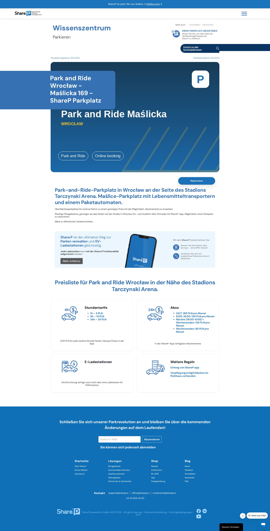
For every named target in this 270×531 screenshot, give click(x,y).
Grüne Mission (81, 470)
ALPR (138, 514)
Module (154, 466)
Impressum (80, 474)
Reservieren (196, 180)
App (153, 477)
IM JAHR (155, 474)
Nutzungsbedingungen (180, 512)
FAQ (186, 481)
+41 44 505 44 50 (135, 498)
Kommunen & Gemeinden (119, 481)
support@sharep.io (118, 493)
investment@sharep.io (164, 493)
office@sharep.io (140, 493)
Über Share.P (80, 466)
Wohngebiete (114, 477)
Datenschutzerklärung (155, 512)
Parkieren (189, 470)
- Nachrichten (207, 25)
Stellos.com (153, 4)
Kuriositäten (190, 474)
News (187, 466)
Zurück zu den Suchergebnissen (192, 48)
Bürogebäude (114, 466)
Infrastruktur (156, 470)
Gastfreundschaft (116, 474)
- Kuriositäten (194, 25)
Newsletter (190, 477)
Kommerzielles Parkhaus (119, 470)
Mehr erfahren (71, 261)
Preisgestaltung (158, 481)
